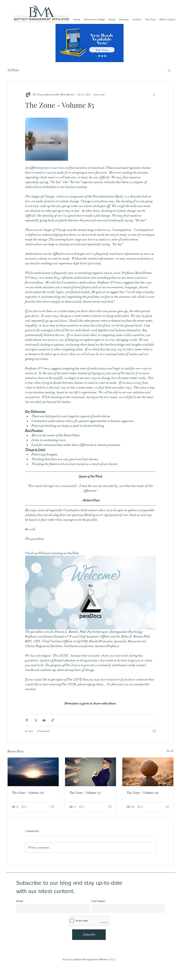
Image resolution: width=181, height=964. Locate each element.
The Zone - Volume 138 (28, 792)
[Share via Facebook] (26, 720)
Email (19, 901)
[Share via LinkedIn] (44, 720)
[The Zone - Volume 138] (33, 772)
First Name (98, 901)
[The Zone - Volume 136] (147, 772)
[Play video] (90, 592)
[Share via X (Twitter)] (35, 720)
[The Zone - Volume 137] (90, 772)
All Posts (13, 70)
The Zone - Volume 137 (85, 792)
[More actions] (154, 94)
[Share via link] (52, 720)
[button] (169, 70)
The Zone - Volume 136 (142, 792)
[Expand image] (46, 139)
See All (170, 750)
